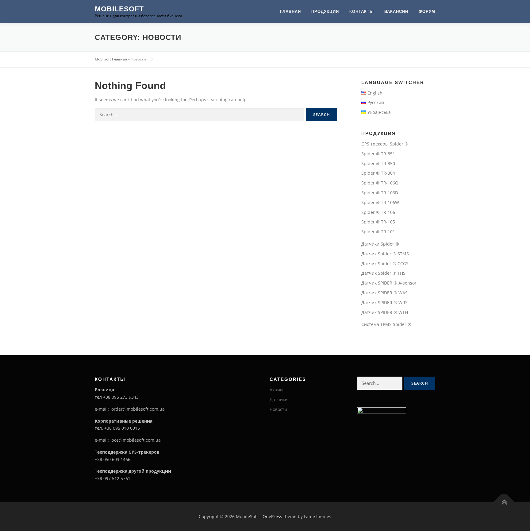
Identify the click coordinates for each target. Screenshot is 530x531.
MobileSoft (119, 9)
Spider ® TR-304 (378, 173)
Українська (379, 112)
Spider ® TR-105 (378, 222)
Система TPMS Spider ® (386, 324)
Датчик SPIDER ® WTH (384, 312)
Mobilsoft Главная (111, 59)
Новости (278, 409)
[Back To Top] (504, 502)
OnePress (272, 516)
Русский (375, 102)
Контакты (361, 11)
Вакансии (396, 11)
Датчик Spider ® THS (383, 273)
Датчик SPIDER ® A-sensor (389, 283)
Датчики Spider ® (380, 244)
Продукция (325, 11)
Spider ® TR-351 (378, 154)
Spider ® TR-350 (378, 163)
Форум (427, 11)
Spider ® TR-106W (380, 202)
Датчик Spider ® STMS (385, 254)
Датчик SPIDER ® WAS (384, 293)
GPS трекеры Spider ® (384, 144)
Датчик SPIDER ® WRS (384, 302)
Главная (290, 11)
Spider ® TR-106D (379, 193)
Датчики (279, 399)
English (374, 93)
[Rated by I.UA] (381, 410)
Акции (276, 390)
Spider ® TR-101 (378, 231)
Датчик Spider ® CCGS (385, 263)
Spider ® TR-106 (378, 212)
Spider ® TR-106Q (379, 183)
